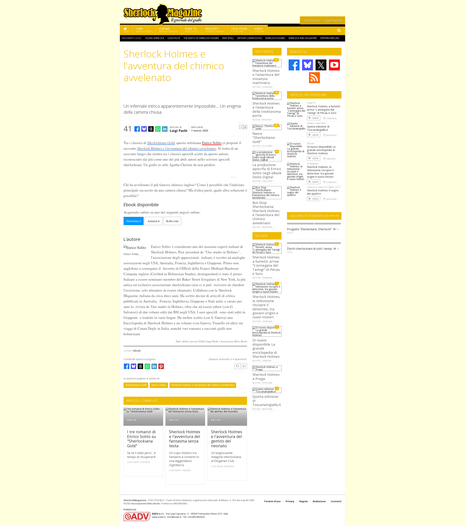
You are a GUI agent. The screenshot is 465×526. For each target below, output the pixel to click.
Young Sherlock (154, 38)
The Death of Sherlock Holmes (201, 38)
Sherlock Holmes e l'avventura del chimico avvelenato (176, 148)
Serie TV (191, 30)
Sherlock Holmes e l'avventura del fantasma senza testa (184, 438)
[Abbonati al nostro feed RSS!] (314, 77)
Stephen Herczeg (329, 38)
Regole (303, 501)
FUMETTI (311, 103)
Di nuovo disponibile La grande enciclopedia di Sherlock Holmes (321, 150)
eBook (137, 350)
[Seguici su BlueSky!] (307, 65)
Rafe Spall (228, 38)
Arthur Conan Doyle (249, 38)
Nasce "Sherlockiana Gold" (263, 137)
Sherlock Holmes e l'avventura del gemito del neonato (226, 438)
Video (259, 30)
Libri (144, 30)
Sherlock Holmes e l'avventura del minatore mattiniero (266, 76)
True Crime (239, 30)
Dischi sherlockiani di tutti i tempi (309, 249)
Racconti (214, 30)
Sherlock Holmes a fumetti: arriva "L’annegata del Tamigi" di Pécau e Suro (266, 265)
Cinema (168, 30)
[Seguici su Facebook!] (294, 65)
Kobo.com (172, 221)
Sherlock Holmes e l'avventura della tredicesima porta (266, 109)
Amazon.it (153, 221)
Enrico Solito (212, 142)
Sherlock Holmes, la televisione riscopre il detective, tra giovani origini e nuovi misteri (266, 306)
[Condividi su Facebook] (137, 129)
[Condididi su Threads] (151, 129)
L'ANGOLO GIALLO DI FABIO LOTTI (323, 187)
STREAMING (313, 164)
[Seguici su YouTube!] (334, 65)
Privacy (290, 501)
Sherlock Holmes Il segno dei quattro (323, 191)
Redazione (319, 501)
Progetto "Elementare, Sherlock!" (309, 229)
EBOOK (132, 420)
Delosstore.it (133, 221)
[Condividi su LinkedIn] (165, 129)
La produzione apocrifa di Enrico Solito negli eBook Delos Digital (266, 170)
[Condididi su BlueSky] (144, 129)
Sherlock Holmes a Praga (266, 376)
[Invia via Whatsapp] (158, 129)
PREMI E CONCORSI (316, 123)
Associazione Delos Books (145, 503)
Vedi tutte (334, 215)
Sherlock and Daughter (302, 38)
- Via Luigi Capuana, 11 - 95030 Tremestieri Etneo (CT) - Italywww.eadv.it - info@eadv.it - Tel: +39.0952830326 (190, 515)
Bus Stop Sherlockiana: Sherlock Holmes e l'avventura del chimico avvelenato (266, 212)
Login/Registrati (333, 20)
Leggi (315, 118)
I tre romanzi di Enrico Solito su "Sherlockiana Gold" (141, 438)
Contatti (336, 501)
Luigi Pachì (174, 38)
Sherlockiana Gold (161, 142)
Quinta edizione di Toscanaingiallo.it (318, 128)
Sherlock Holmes (275, 38)
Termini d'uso (272, 501)
